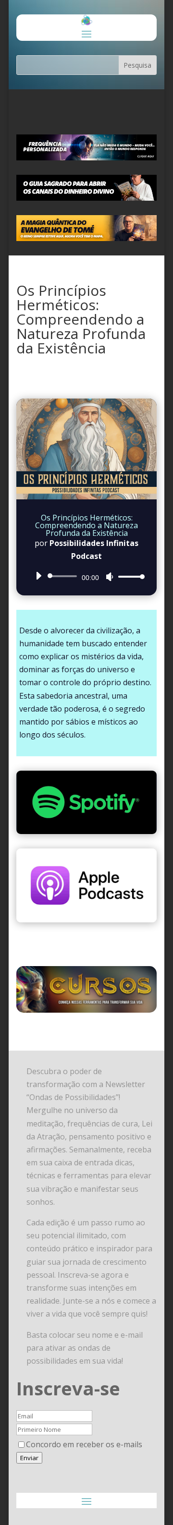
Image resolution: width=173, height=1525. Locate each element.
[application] (86, 576)
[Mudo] (109, 576)
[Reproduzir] (38, 575)
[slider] (128, 576)
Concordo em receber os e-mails (84, 1444)
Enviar (29, 1457)
